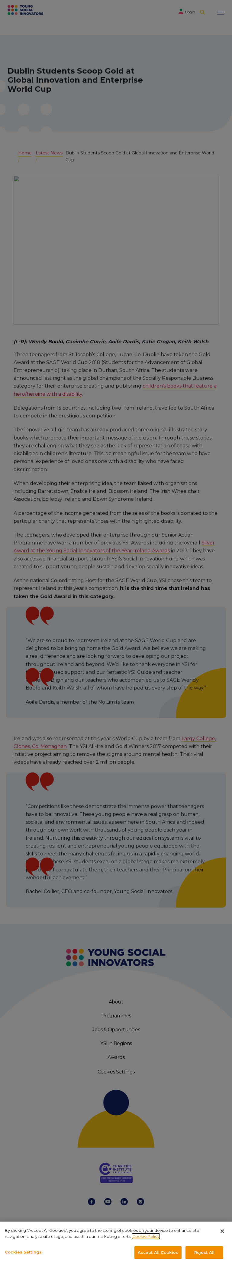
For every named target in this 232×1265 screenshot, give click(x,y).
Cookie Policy (146, 1236)
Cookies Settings (23, 1252)
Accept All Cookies (158, 1252)
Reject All (204, 1252)
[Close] (222, 1231)
